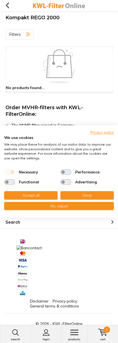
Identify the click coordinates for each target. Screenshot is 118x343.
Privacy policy (65, 301)
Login (46, 339)
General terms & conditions (54, 306)
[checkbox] (9, 172)
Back (7, 5)
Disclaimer (39, 301)
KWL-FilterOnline (68, 323)
